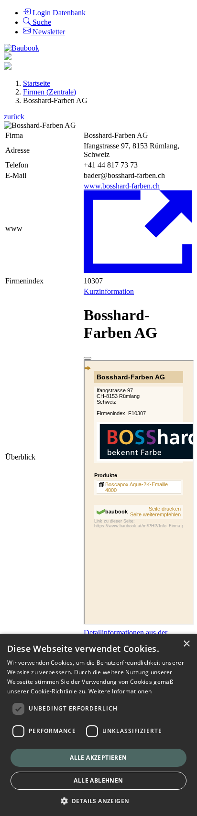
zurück (14, 117)
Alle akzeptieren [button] (98, 757)
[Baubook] (21, 48)
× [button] (186, 644)
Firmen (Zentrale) (49, 92)
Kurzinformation (109, 291)
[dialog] (98, 725)
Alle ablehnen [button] (98, 780)
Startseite (36, 83)
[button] (99, 800)
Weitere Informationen (120, 691)
